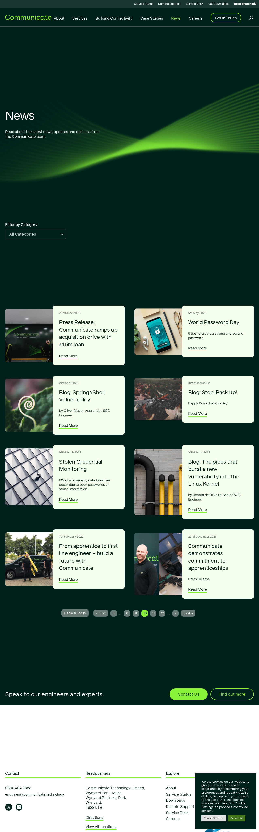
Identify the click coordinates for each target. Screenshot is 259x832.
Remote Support (169, 4)
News (176, 18)
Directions (94, 817)
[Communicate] (28, 16)
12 (162, 613)
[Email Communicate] (34, 794)
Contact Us (188, 694)
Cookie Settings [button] (214, 818)
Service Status (143, 4)
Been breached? (245, 4)
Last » (188, 613)
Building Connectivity (114, 18)
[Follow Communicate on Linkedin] (19, 807)
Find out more (232, 694)
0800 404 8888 (218, 4)
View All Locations (101, 826)
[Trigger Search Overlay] (251, 17)
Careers (196, 18)
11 (153, 613)
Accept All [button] (236, 818)
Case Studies (151, 18)
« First (101, 613)
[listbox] (35, 234)
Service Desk (194, 4)
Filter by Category (21, 224)
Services (79, 18)
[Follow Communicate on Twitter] (8, 807)
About (59, 18)
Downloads (175, 800)
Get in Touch (226, 17)
